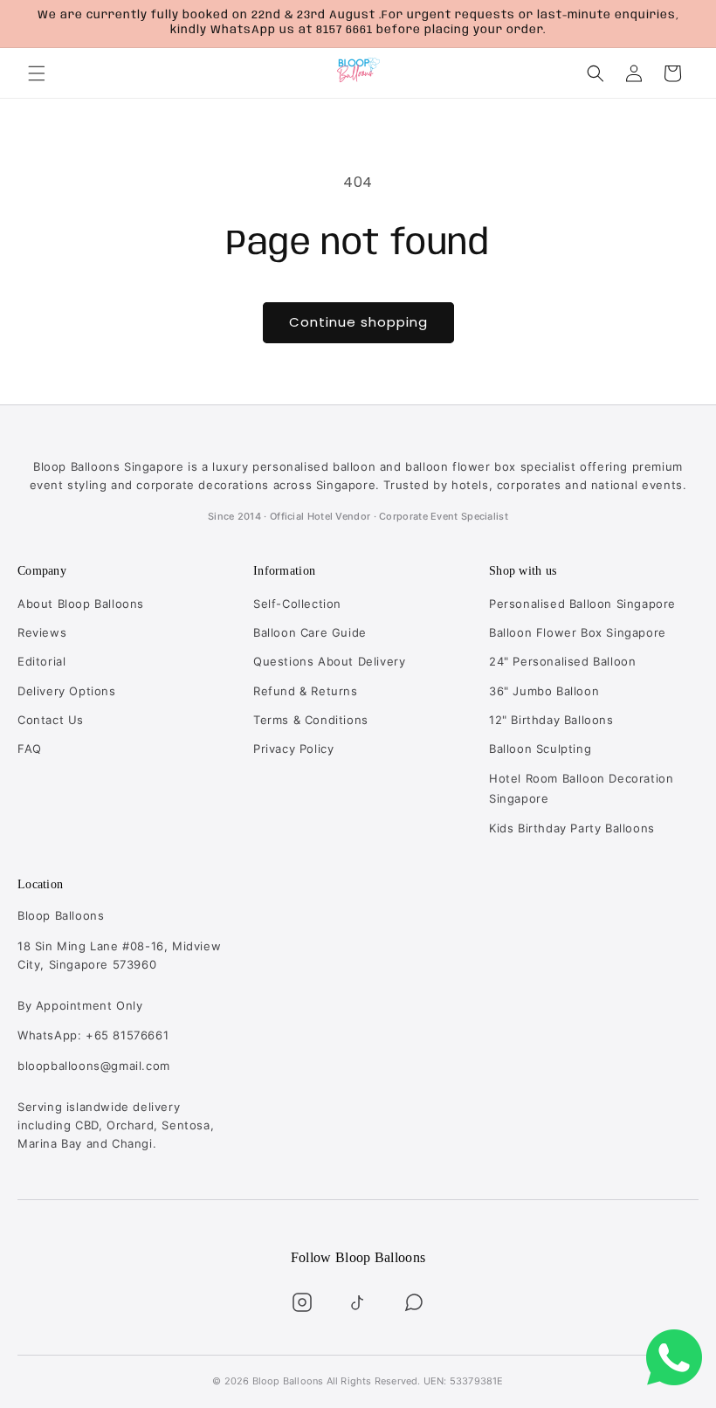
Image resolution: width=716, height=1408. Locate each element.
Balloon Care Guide (310, 632)
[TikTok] (358, 1302)
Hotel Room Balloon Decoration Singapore (581, 788)
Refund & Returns (305, 691)
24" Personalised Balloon (562, 661)
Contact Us (50, 720)
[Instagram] (302, 1302)
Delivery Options (66, 691)
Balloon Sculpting (540, 749)
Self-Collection (297, 604)
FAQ (29, 749)
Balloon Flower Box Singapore (577, 632)
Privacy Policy (293, 749)
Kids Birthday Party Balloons (572, 828)
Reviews (41, 632)
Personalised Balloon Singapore (582, 604)
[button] (36, 73)
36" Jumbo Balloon (544, 691)
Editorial (41, 661)
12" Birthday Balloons (551, 720)
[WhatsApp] (413, 1302)
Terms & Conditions (310, 720)
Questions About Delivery (329, 661)
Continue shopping (358, 322)
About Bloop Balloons (80, 604)
